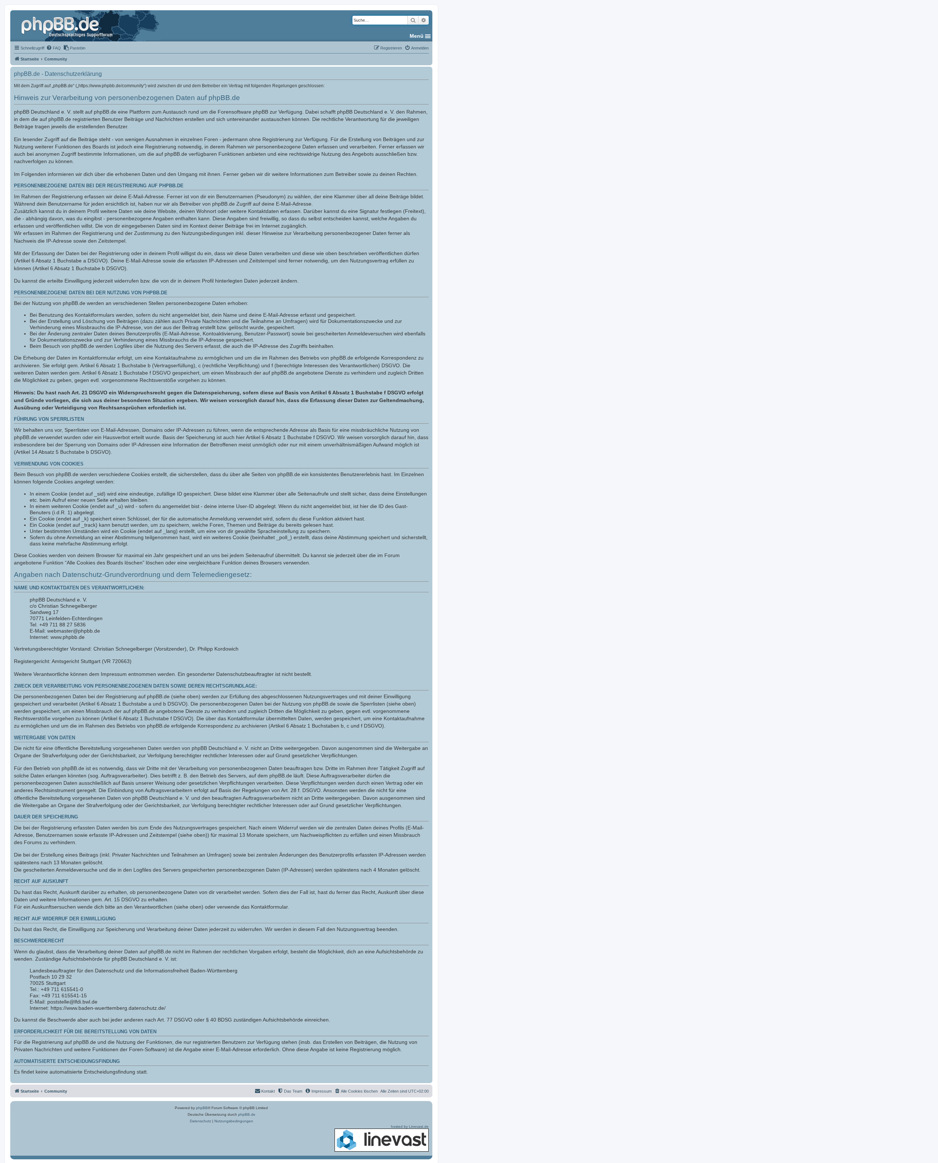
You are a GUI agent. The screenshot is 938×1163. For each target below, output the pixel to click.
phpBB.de (246, 1114)
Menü (417, 36)
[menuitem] (53, 48)
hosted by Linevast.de (410, 1127)
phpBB (202, 1108)
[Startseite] (68, 25)
